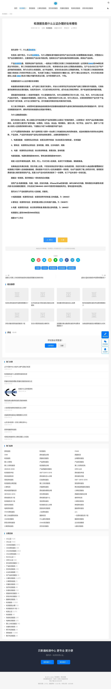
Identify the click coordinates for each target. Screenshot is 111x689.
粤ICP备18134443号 (55, 681)
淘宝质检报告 (44, 501)
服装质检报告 (79, 508)
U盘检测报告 (79, 526)
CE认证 (8, 542)
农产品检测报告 (11, 575)
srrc (76, 512)
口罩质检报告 (8, 526)
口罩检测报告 (41, 8)
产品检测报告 (79, 462)
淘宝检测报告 (75, 8)
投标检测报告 (8, 505)
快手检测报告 (10, 587)
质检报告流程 (79, 476)
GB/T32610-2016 (46, 472)
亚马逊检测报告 (11, 563)
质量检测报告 (44, 458)
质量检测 (78, 455)
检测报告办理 (44, 465)
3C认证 (8, 539)
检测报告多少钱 (9, 501)
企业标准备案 (79, 522)
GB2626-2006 (9, 469)
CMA (19, 76)
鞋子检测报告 (10, 636)
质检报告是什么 (45, 497)
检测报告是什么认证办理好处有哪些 (55, 23)
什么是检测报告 (45, 519)
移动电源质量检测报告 (82, 487)
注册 (61, 345)
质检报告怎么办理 (46, 476)
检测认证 (9, 611)
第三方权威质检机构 (11, 515)
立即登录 (51, 345)
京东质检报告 (44, 494)
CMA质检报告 (11, 548)
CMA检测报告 (9, 519)
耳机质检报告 (8, 480)
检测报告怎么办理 (46, 505)
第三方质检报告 (9, 465)
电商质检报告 (8, 508)
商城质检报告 (79, 505)
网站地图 (63, 677)
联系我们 (47, 662)
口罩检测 (7, 487)
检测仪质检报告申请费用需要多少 (16, 303)
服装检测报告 (79, 519)
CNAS (90, 63)
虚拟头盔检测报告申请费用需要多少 (93, 277)
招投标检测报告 (45, 508)
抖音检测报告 (10, 590)
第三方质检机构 (80, 465)
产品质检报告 (44, 462)
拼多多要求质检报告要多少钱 (15, 323)
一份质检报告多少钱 (81, 515)
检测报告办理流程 (10, 483)
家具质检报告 (79, 483)
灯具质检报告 (44, 480)
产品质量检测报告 (46, 469)
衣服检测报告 (10, 627)
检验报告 (18, 63)
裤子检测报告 (10, 630)
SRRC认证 (78, 469)
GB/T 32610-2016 (81, 480)
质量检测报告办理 (81, 494)
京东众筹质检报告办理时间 (40, 323)
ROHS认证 (9, 557)
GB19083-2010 (9, 494)
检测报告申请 (8, 472)
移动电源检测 (8, 476)
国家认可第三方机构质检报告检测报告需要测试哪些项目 (24, 277)
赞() (74, 28)
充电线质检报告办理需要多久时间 (93, 323)
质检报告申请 (79, 472)
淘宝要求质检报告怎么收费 (66, 303)
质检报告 (32, 8)
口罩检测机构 (79, 501)
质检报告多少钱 (9, 497)
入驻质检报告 (44, 512)
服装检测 (43, 515)
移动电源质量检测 (10, 490)
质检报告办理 (44, 455)
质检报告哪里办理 (46, 490)
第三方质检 (8, 462)
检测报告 (55, 3)
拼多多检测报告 (87, 8)
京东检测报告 (53, 8)
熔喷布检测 (78, 497)
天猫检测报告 (64, 8)
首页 (15, 8)
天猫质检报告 (44, 487)
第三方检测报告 (45, 483)
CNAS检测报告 (45, 522)
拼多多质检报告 (9, 522)
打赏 (62, 240)
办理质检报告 (79, 458)
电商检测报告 (10, 620)
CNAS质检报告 (9, 512)
